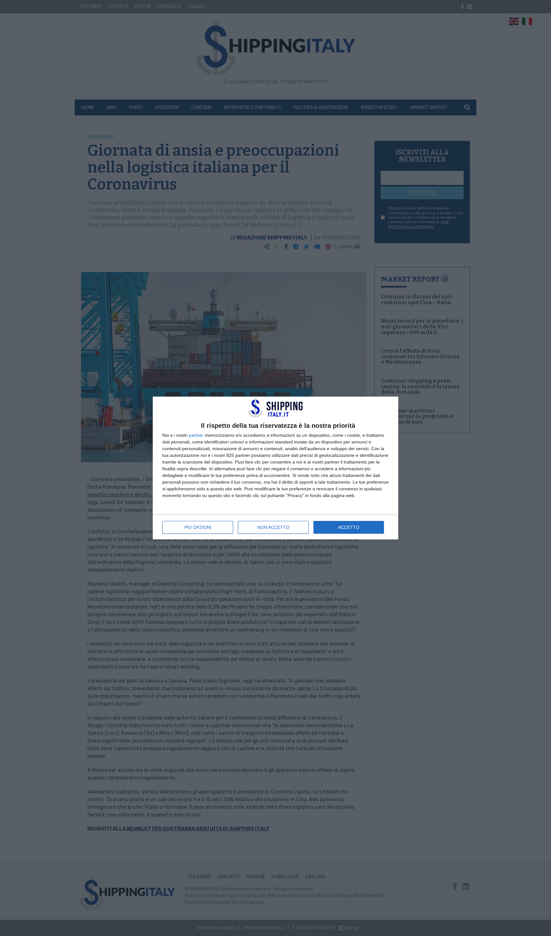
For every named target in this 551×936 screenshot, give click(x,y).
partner (196, 435)
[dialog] (275, 468)
